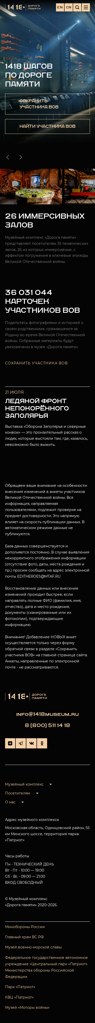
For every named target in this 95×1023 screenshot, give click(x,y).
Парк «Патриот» (20, 987)
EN (60, 7)
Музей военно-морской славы (33, 947)
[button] (8, 157)
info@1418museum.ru (47, 714)
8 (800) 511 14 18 (47, 725)
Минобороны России (25, 927)
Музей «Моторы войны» (27, 1007)
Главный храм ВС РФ (24, 937)
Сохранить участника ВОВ (36, 363)
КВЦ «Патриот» (19, 997)
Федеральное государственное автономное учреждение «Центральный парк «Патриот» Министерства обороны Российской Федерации (46, 967)
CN (68, 7)
